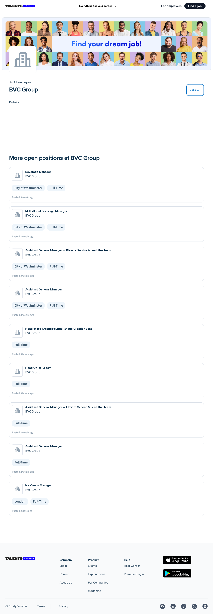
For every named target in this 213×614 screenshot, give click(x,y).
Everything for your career (95, 6)
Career (64, 574)
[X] (194, 606)
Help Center (132, 566)
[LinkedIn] (205, 606)
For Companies (98, 582)
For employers (171, 6)
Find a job (195, 6)
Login (63, 566)
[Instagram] (173, 606)
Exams (92, 566)
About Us (66, 582)
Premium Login (134, 574)
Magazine (94, 591)
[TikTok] (183, 606)
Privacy (63, 606)
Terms (41, 606)
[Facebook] (162, 606)
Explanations (96, 574)
